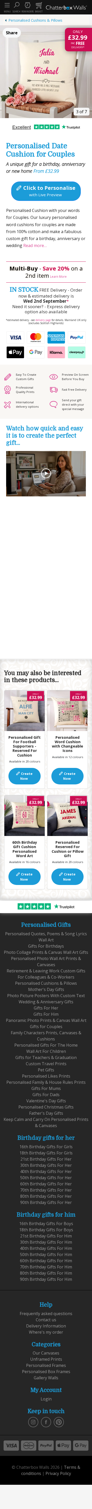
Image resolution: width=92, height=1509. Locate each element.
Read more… (34, 245)
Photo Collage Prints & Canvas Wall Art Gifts (46, 952)
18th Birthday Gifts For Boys (46, 1230)
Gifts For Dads (46, 1094)
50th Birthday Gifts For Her (46, 1177)
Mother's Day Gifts (46, 989)
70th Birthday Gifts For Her (46, 1190)
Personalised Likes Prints (46, 1076)
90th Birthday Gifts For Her (46, 1202)
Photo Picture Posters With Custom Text (46, 995)
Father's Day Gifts (46, 1113)
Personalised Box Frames (46, 1371)
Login (46, 1399)
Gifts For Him (46, 1014)
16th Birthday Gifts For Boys (46, 1223)
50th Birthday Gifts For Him (46, 1254)
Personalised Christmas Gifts (46, 1107)
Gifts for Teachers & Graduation (46, 1057)
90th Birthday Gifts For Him (46, 1279)
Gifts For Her (46, 1008)
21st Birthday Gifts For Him (46, 1236)
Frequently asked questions (46, 1313)
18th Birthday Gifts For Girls (46, 1153)
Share (12, 33)
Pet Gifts (46, 1070)
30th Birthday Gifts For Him (46, 1242)
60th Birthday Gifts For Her (46, 1184)
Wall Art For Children (46, 1051)
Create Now (26, 776)
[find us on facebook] (46, 1421)
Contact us (46, 1320)
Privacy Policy (58, 1473)
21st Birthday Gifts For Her (46, 1159)
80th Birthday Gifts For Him (46, 1273)
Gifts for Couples (46, 1026)
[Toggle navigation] (7, 5)
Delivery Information (46, 1326)
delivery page (43, 320)
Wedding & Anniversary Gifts (46, 1002)
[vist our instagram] (33, 1421)
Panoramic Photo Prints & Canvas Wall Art (46, 1020)
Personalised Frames (46, 1365)
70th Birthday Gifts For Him (46, 1267)
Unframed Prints (46, 1359)
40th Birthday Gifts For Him (46, 1248)
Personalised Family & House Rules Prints (46, 1082)
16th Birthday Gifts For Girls (46, 1147)
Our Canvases (46, 1353)
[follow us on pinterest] (59, 1421)
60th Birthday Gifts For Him (46, 1261)
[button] (16, 7)
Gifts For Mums (46, 1088)
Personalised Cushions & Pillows (35, 20)
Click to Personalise (48, 190)
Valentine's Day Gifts (46, 1101)
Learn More (58, 276)
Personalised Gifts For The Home (46, 1045)
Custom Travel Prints (46, 1064)
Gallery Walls (46, 1378)
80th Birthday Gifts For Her (46, 1196)
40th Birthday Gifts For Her (46, 1171)
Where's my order (46, 1332)
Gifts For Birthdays (46, 946)
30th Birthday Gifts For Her (46, 1165)
